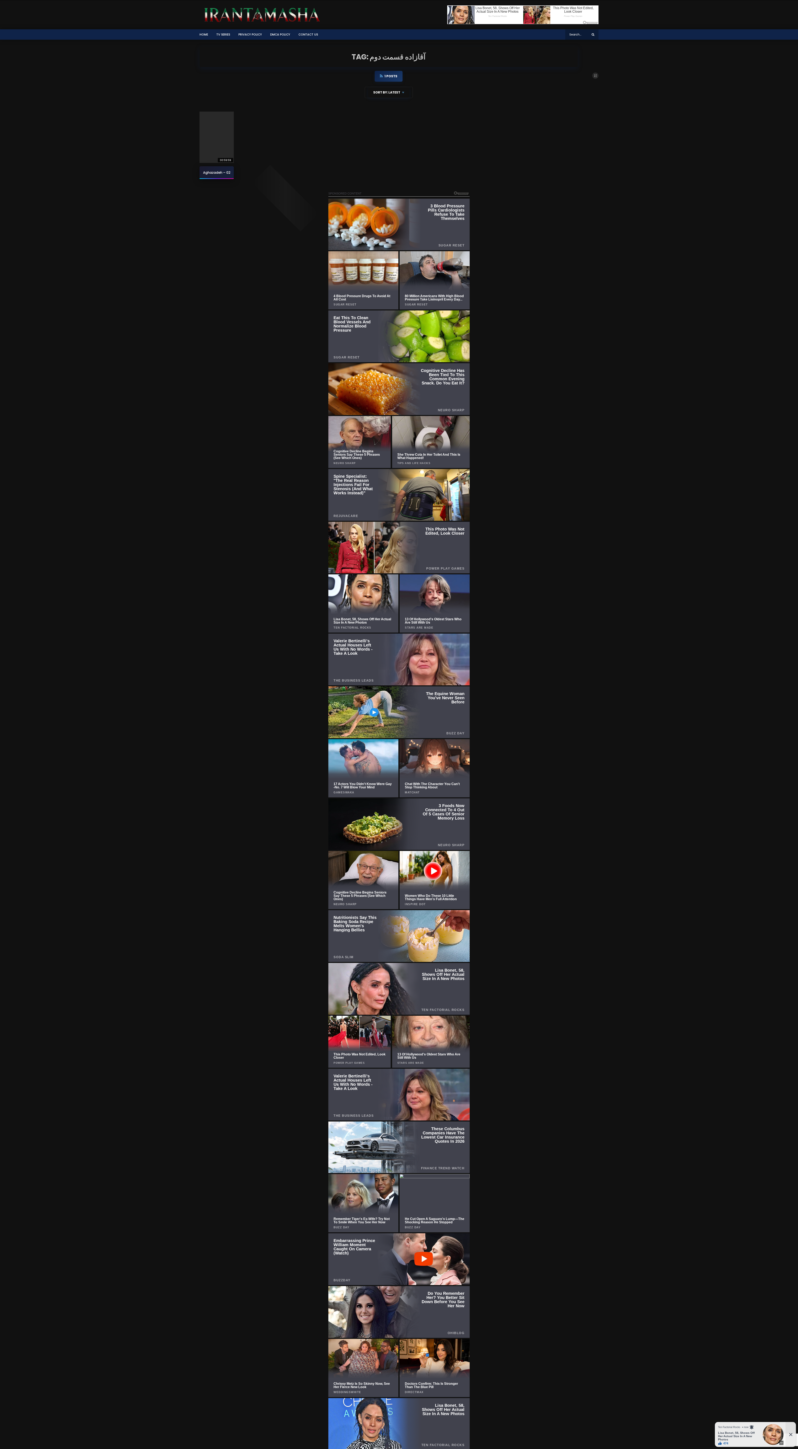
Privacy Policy (250, 34)
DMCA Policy (280, 34)
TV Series (223, 34)
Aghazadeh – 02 (216, 172)
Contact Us (308, 34)
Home (204, 34)
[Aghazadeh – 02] (217, 137)
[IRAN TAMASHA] (261, 14)
